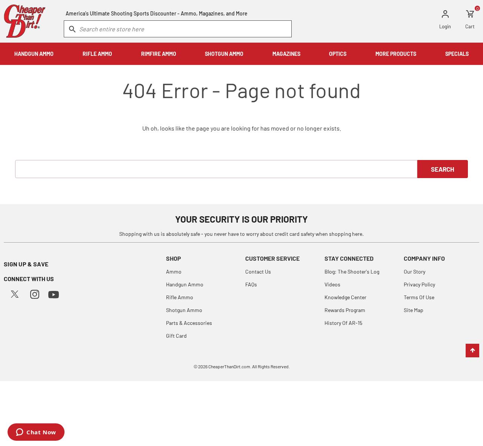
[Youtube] (53, 293)
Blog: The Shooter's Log (352, 271)
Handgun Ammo (184, 284)
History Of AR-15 (343, 323)
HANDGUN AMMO (34, 54)
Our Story (414, 271)
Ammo (174, 271)
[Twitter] (14, 293)
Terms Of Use (419, 297)
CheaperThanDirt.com (229, 366)
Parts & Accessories (189, 323)
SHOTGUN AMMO (224, 54)
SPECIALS (457, 54)
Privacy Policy (419, 284)
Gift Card (176, 335)
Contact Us (258, 271)
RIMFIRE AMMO (158, 54)
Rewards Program (345, 310)
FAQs (251, 284)
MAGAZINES (286, 54)
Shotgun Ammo (184, 310)
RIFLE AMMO (97, 54)
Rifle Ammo (179, 297)
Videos (332, 284)
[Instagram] (34, 293)
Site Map (413, 310)
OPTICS (337, 54)
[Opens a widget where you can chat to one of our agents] (36, 432)
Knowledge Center (345, 297)
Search (442, 169)
